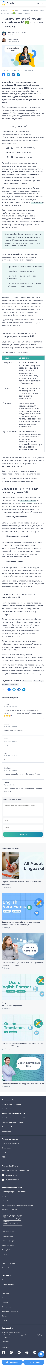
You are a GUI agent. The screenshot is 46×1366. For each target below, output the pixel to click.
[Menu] (42, 3)
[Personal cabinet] (38, 3)
